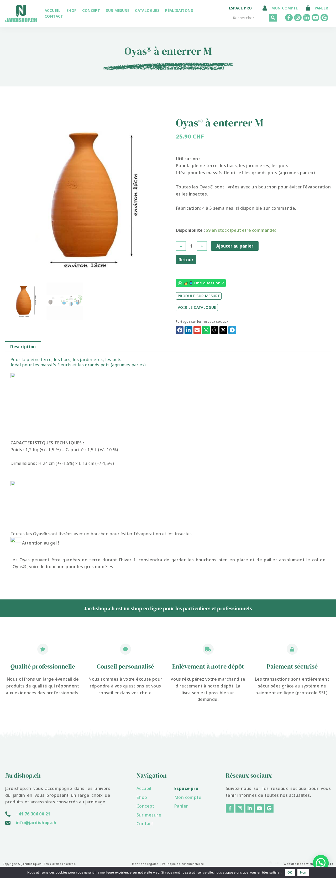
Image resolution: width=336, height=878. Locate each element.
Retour (185, 260)
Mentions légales (145, 864)
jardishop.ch (32, 864)
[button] (179, 330)
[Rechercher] (273, 18)
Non (303, 872)
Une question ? (209, 282)
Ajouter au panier (234, 246)
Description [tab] (23, 347)
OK (289, 872)
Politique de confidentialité (183, 864)
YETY (329, 864)
